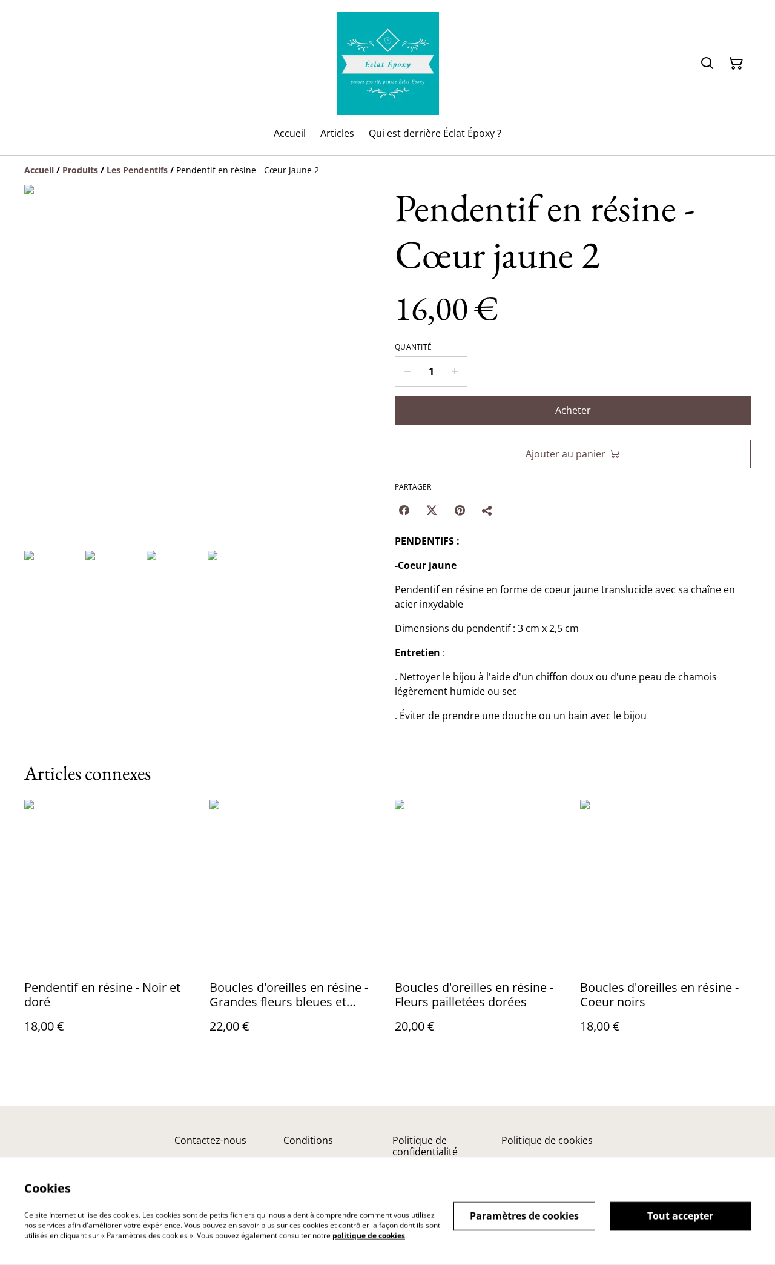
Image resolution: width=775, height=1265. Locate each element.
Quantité (413, 347)
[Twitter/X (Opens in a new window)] (432, 510)
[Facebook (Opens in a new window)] (404, 510)
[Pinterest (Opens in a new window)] (459, 510)
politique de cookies (368, 1235)
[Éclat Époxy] (388, 63)
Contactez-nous (210, 1140)
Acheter (573, 410)
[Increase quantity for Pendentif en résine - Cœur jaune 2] (455, 371)
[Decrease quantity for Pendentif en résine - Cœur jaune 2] (407, 371)
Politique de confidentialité (425, 1146)
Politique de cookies (547, 1140)
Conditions (308, 1140)
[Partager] (487, 510)
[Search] (707, 63)
